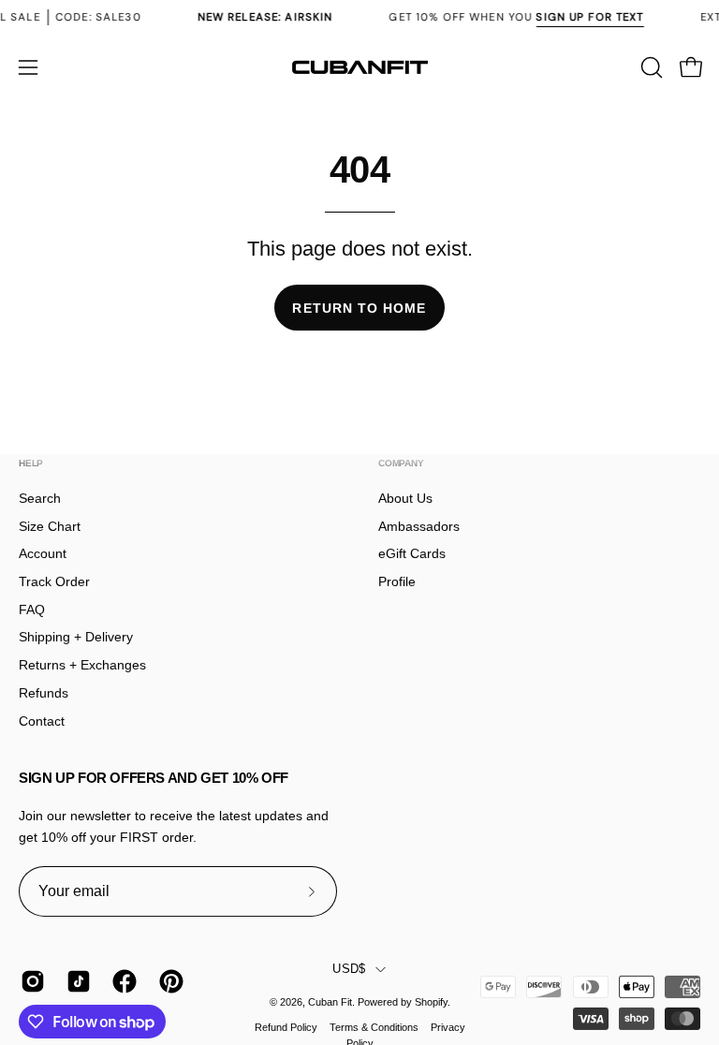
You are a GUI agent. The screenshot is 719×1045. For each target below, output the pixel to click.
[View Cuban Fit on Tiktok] (75, 981)
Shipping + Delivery (76, 636)
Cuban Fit (330, 1002)
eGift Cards (412, 553)
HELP (31, 463)
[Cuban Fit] (359, 67)
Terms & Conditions (374, 1027)
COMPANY (400, 463)
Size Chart (50, 526)
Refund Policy (286, 1027)
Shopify (431, 1002)
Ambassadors (419, 526)
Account (42, 553)
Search (40, 498)
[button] (650, 67)
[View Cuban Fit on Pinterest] (168, 981)
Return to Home (359, 308)
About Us (405, 498)
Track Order (54, 581)
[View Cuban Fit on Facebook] (121, 981)
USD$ (348, 969)
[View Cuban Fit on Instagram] (29, 981)
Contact (42, 721)
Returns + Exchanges (82, 664)
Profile (397, 581)
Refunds (43, 692)
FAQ (32, 609)
